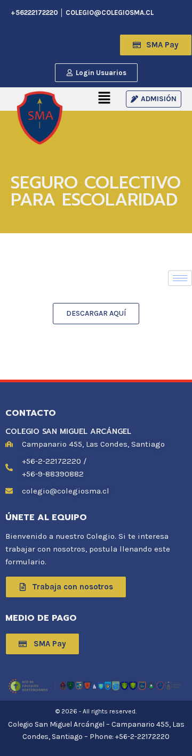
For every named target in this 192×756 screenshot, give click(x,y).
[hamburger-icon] (180, 278)
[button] (161, 13)
